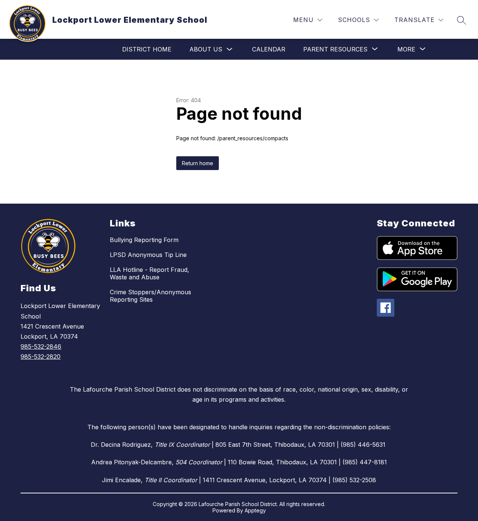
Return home (197, 163)
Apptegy (255, 510)
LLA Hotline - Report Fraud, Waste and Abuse (149, 273)
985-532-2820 (40, 356)
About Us (205, 49)
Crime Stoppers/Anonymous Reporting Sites (150, 295)
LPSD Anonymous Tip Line (148, 254)
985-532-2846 (41, 346)
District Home (146, 49)
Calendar (268, 49)
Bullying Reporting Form (144, 240)
